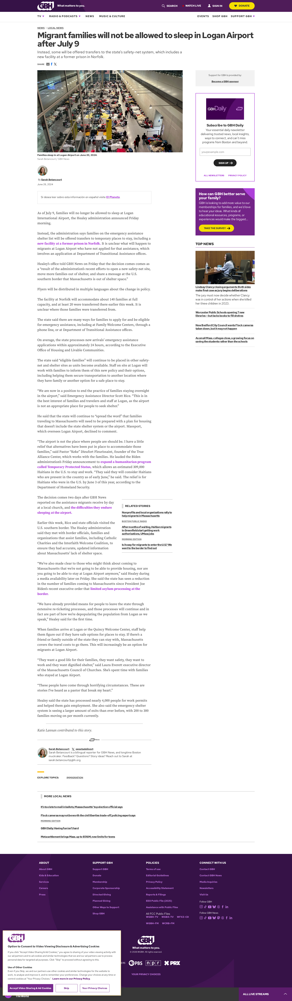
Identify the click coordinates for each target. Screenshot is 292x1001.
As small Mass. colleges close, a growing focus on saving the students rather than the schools (225, 339)
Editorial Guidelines (157, 875)
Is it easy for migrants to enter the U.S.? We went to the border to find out (147, 546)
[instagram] (201, 906)
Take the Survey (215, 228)
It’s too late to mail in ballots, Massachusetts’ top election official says (82, 807)
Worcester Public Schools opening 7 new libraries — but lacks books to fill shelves (220, 314)
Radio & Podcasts (63, 16)
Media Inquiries (208, 881)
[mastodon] (218, 917)
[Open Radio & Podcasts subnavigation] (79, 16)
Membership (100, 881)
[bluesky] (214, 906)
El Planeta (113, 197)
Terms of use (153, 869)
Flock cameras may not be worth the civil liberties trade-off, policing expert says (88, 815)
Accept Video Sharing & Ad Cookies (30, 988)
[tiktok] (205, 906)
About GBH (45, 869)
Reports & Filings (156, 894)
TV (39, 16)
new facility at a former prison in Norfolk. (69, 244)
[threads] (218, 906)
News (90, 16)
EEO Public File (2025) (159, 900)
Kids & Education (49, 875)
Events (203, 16)
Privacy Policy (237, 175)
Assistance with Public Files (162, 907)
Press (42, 894)
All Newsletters (214, 175)
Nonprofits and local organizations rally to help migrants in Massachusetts (147, 514)
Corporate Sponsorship (106, 888)
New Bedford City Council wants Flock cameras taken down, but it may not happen (224, 326)
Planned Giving (101, 900)
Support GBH (241, 16)
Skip (66, 988)
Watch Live (193, 5)
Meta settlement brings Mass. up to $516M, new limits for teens (78, 837)
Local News (56, 27)
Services (44, 881)
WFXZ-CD (183, 917)
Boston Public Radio (134, 521)
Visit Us (204, 894)
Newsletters (206, 888)
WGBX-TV (168, 917)
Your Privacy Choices (146, 974)
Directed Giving (102, 894)
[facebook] (222, 906)
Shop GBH (219, 16)
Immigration (75, 777)
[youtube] (209, 906)
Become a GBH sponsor (225, 81)
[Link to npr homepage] (153, 963)
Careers (43, 888)
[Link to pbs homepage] (135, 963)
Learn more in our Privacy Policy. (71, 978)
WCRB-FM (168, 923)
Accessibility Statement (160, 888)
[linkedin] (226, 906)
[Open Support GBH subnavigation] (254, 16)
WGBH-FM (152, 923)
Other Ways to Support (106, 907)
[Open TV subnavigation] (43, 16)
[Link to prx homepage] (172, 963)
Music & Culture (112, 16)
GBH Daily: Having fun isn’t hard (60, 828)
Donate (244, 5)
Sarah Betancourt (51, 179)
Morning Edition (131, 539)
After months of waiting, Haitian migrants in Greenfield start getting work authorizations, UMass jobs (146, 530)
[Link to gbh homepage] (45, 5)
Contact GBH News (211, 875)
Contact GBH (207, 869)
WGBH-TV (152, 917)
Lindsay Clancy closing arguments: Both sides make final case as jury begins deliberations (223, 288)
